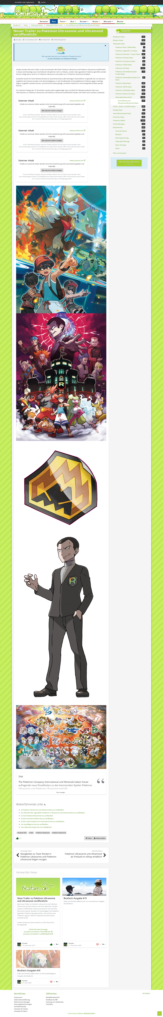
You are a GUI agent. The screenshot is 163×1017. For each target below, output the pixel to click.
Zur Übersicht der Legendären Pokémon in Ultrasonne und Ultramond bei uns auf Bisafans (53, 813)
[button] (105, 45)
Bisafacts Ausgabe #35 (28, 970)
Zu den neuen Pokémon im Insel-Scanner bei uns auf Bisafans (42, 821)
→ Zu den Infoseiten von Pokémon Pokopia (61, 59)
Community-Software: (81, 1013)
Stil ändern (146, 993)
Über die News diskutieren (129, 163)
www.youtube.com (76, 101)
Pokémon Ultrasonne (43, 833)
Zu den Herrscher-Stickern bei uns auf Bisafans (37, 818)
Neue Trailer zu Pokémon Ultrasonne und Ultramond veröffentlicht (36, 899)
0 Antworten (45, 40)
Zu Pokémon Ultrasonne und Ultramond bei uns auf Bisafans (42, 810)
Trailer (31, 833)
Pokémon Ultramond (59, 833)
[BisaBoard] (81, 12)
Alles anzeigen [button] (60, 792)
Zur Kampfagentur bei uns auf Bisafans (34, 824)
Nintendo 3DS (22, 833)
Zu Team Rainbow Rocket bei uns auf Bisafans (37, 816)
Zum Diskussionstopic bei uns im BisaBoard (36, 827)
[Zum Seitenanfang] (159, 1013)
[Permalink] (45, 804)
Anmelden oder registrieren (24, 2)
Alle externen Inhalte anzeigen (52, 111)
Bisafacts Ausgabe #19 (75, 898)
